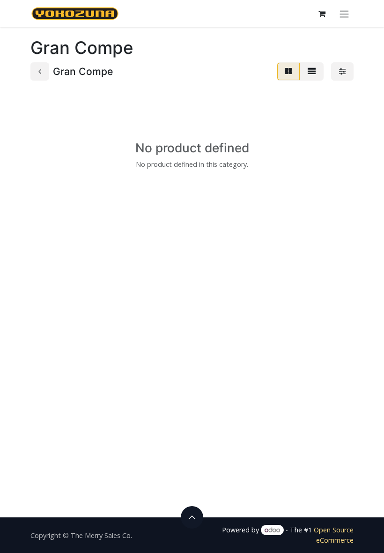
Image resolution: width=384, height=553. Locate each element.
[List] (312, 71)
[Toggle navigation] (344, 13)
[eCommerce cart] (321, 13)
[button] (192, 517)
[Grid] (288, 71)
